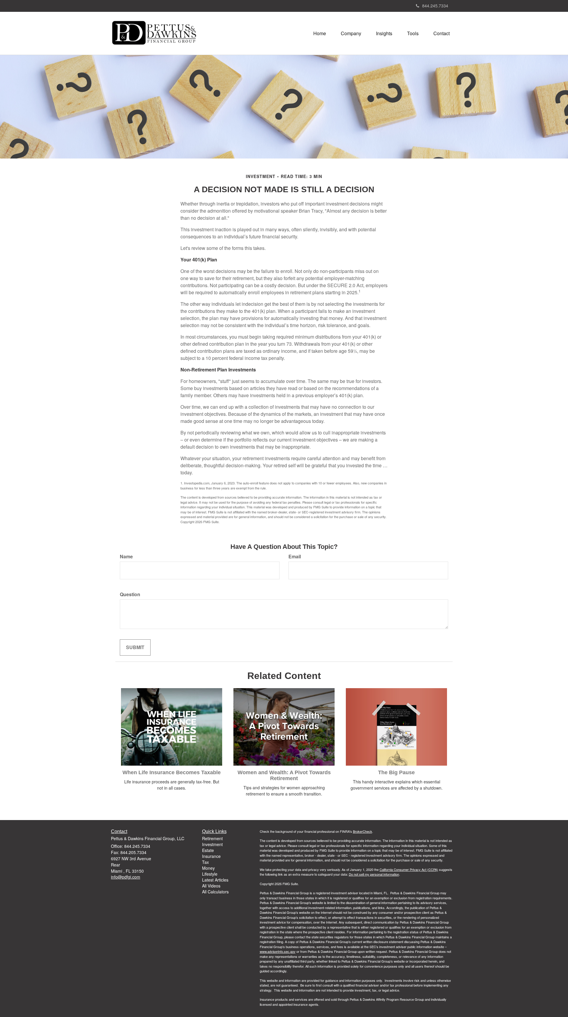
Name (126, 556)
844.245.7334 (435, 6)
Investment (212, 844)
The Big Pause (396, 772)
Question (130, 594)
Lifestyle (209, 874)
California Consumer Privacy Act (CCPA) (409, 869)
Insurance (211, 856)
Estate (208, 850)
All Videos (211, 886)
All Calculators (215, 892)
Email (294, 556)
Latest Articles (215, 880)
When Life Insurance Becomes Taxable (171, 772)
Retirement (212, 838)
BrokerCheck (362, 831)
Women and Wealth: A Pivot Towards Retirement (284, 775)
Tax (205, 862)
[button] (351, 33)
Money (208, 868)
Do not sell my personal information (374, 874)
